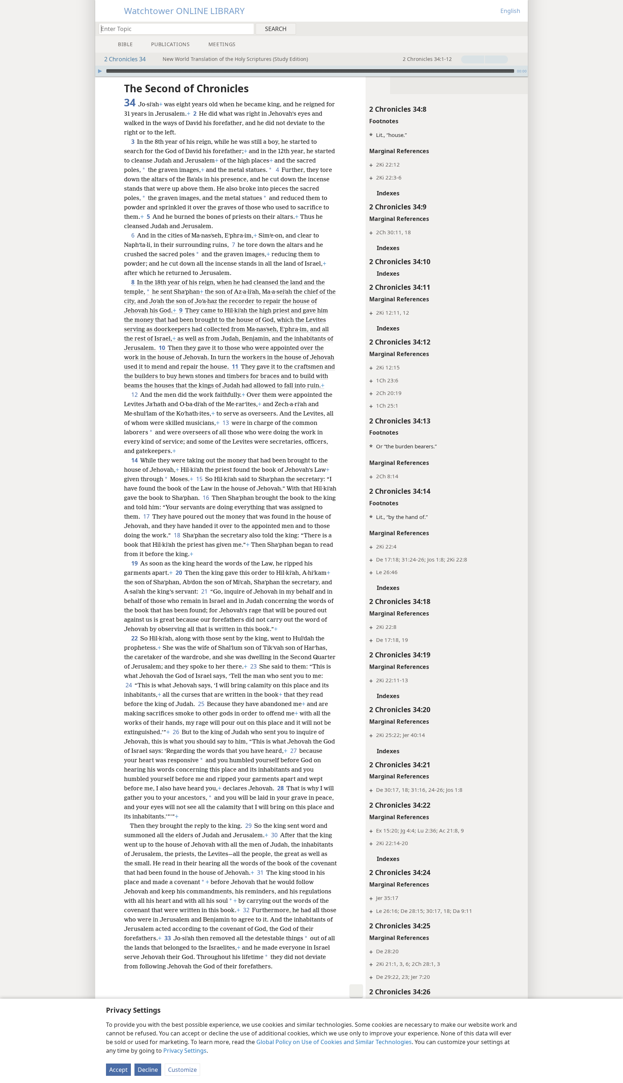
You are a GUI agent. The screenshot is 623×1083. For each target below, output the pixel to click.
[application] (311, 71)
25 (202, 704)
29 (249, 826)
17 (147, 516)
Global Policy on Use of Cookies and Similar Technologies (334, 1042)
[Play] (100, 71)
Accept (118, 1070)
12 (135, 395)
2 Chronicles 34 (125, 59)
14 (135, 460)
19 (135, 563)
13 (226, 423)
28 (281, 788)
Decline (148, 1070)
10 (162, 348)
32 (247, 910)
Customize (182, 1070)
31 (261, 872)
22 (135, 638)
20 (179, 573)
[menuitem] (519, 28)
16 (206, 498)
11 (235, 366)
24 (129, 685)
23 (254, 666)
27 (294, 751)
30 (275, 835)
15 (200, 479)
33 (168, 938)
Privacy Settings (185, 1051)
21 (205, 591)
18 (177, 535)
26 (176, 732)
